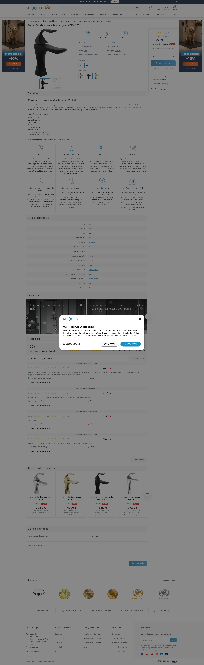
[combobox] (140, 319)
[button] (71, 344)
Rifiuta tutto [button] (109, 344)
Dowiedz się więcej (70, 338)
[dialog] (102, 332)
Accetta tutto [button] (131, 344)
